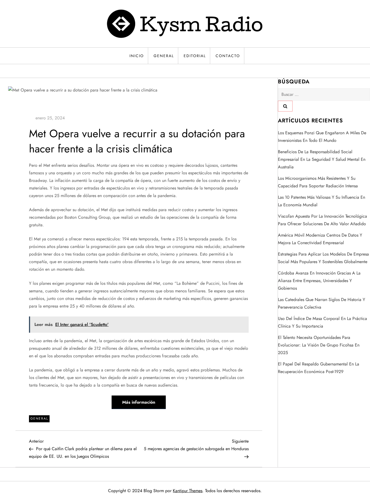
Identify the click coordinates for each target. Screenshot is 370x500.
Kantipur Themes (187, 491)
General (164, 55)
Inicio (136, 55)
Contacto (228, 55)
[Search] (285, 106)
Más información (138, 402)
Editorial (195, 55)
